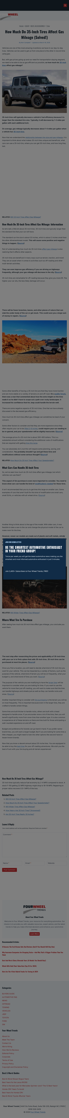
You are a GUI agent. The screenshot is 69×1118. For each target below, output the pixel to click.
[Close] (64, 536)
